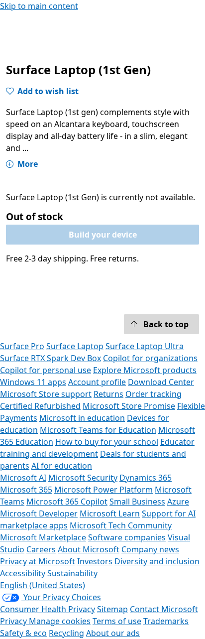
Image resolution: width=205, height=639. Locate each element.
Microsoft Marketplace (43, 537)
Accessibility (22, 573)
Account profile (97, 382)
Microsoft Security (82, 477)
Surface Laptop (74, 346)
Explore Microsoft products (145, 370)
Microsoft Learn (110, 513)
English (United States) (42, 585)
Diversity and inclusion (157, 561)
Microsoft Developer (39, 513)
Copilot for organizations (150, 358)
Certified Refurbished (40, 405)
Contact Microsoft (164, 609)
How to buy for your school (106, 441)
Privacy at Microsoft (37, 561)
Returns (108, 393)
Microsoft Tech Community (121, 525)
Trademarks (166, 621)
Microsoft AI (23, 477)
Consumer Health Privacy (47, 609)
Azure (178, 501)
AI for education (61, 465)
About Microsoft (88, 549)
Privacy (14, 621)
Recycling (66, 633)
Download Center (161, 382)
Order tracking (153, 393)
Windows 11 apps (33, 382)
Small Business (137, 501)
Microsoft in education (82, 417)
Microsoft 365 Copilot (66, 501)
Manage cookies (60, 621)
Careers (41, 549)
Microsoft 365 (26, 489)
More (27, 163)
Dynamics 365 (145, 477)
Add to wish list (48, 91)
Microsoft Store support (46, 393)
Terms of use (117, 621)
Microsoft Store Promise (129, 405)
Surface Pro (22, 346)
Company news (150, 549)
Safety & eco (23, 633)
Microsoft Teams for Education (98, 429)
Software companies (127, 537)
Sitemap (112, 609)
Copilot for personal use (45, 370)
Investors (94, 561)
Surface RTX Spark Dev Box (50, 358)
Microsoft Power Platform (103, 489)
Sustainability (72, 573)
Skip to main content (39, 5)
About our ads (113, 633)
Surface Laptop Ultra (144, 346)
